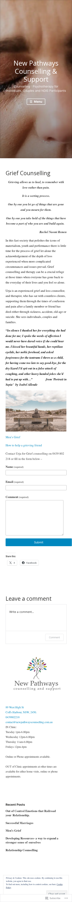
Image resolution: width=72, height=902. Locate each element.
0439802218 (13, 717)
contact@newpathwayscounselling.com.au (29, 722)
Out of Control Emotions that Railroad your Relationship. (31, 813)
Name (15, 466)
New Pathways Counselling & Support (36, 71)
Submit (38, 542)
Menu (37, 101)
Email (15, 481)
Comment (17, 497)
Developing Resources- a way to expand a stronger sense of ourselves (32, 840)
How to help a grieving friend (24, 445)
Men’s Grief (13, 437)
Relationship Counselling (22, 850)
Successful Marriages (19, 823)
